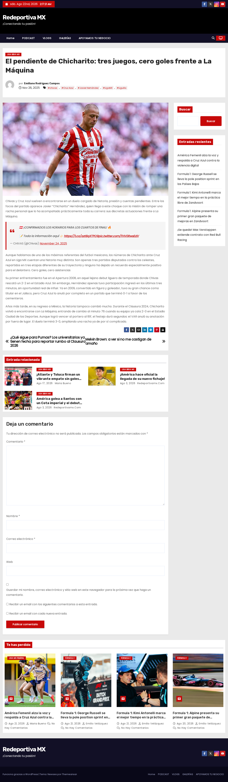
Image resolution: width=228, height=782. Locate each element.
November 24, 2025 (53, 243)
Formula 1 (70, 658)
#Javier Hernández (88, 87)
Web (9, 562)
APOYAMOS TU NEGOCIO (95, 38)
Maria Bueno (62, 383)
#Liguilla (121, 87)
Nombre (13, 516)
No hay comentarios (79, 728)
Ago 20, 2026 (186, 723)
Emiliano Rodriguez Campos (42, 83)
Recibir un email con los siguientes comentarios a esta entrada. (53, 604)
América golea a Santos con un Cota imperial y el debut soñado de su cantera (59, 403)
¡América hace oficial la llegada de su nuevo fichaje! (142, 377)
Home (10, 38)
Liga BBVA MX (13, 54)
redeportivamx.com (151, 383)
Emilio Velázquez (96, 723)
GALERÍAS (65, 38)
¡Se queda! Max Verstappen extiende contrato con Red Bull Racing (199, 235)
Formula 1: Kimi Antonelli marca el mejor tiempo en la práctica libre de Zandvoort (199, 197)
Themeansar (69, 774)
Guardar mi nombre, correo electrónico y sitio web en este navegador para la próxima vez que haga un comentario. (78, 592)
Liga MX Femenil (16, 658)
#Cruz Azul (67, 87)
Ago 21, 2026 (17, 723)
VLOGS (47, 38)
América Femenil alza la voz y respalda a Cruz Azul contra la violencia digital (198, 160)
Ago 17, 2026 (45, 383)
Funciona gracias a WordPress (21, 774)
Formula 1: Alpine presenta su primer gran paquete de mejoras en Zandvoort (197, 216)
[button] (213, 38)
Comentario (15, 442)
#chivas (52, 87)
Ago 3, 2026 (127, 383)
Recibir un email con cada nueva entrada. (38, 613)
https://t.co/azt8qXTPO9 (81, 236)
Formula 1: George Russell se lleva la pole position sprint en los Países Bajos (198, 179)
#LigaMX (107, 87)
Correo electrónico (20, 539)
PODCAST (28, 38)
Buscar (185, 109)
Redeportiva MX (24, 17)
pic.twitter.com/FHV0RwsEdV (118, 236)
